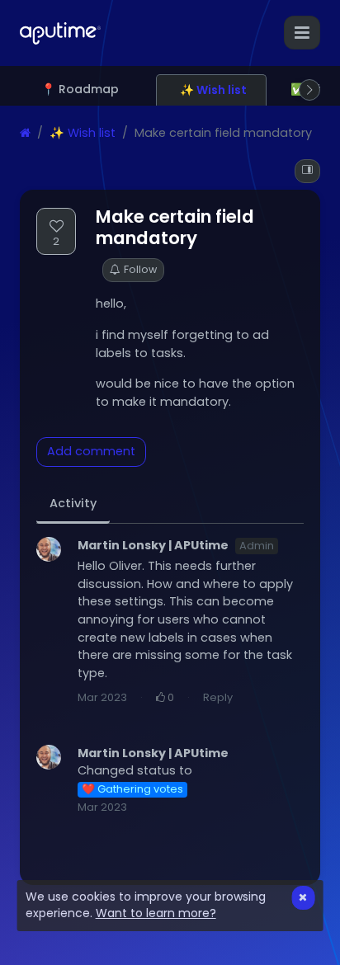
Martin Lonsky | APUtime (153, 545)
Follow (140, 269)
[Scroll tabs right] (309, 90)
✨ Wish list (83, 133)
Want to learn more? (156, 913)
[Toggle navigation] (302, 32)
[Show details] (307, 171)
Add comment (91, 451)
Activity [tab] (73, 503)
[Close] (302, 898)
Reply (218, 697)
